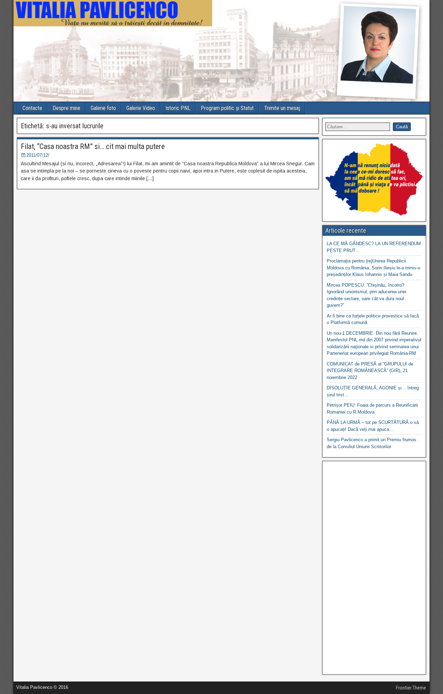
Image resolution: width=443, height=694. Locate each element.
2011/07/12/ (37, 155)
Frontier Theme (411, 688)
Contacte (32, 108)
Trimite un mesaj (282, 108)
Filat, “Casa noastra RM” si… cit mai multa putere (93, 146)
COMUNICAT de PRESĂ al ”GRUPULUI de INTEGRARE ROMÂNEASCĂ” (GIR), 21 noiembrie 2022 (370, 370)
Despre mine (66, 108)
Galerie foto (103, 108)
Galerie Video (140, 108)
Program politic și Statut (227, 108)
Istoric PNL (177, 108)
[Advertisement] (374, 568)
